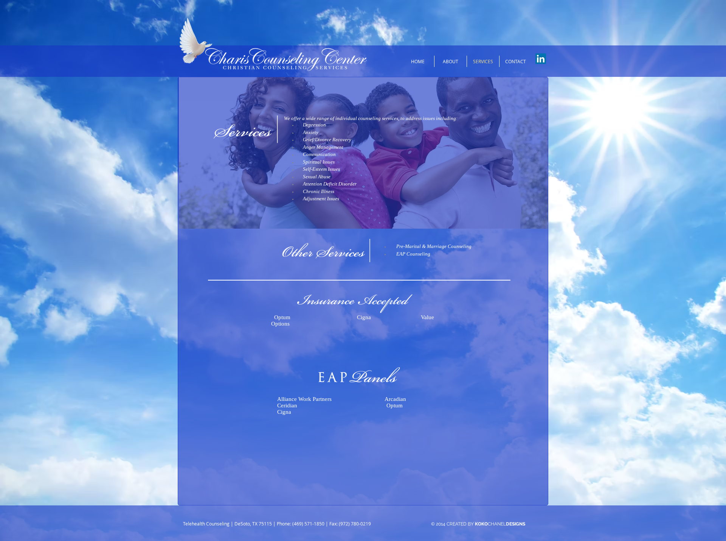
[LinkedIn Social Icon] (540, 58)
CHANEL (500, 524)
